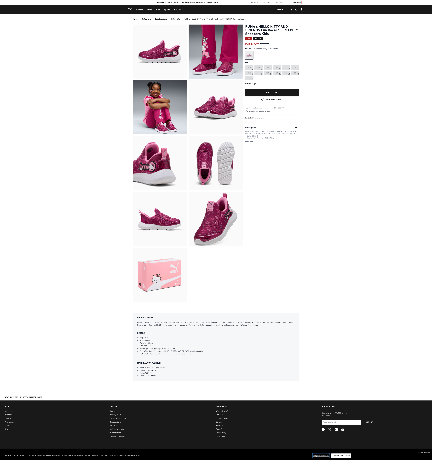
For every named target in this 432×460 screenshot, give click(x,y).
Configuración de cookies (321, 456)
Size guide (248, 84)
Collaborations (161, 19)
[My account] (301, 9)
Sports (167, 10)
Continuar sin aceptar (424, 452)
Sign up (369, 422)
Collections (178, 10)
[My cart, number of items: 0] (296, 9)
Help (281, 2)
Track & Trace (256, 2)
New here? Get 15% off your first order (23, 397)
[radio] (249, 55)
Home (135, 19)
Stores (269, 2)
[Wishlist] (290, 9)
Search (280, 9)
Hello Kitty (175, 19)
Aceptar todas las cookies (341, 456)
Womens (139, 10)
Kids (158, 10)
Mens (149, 10)
